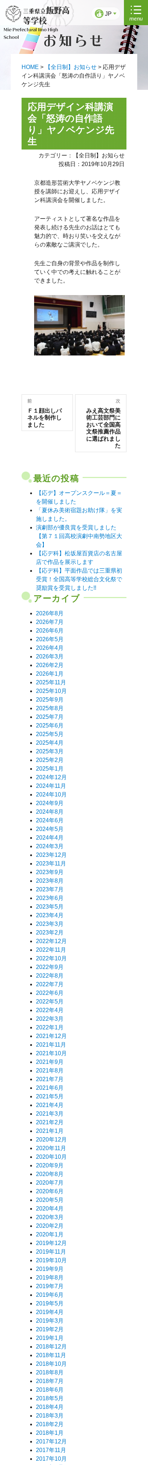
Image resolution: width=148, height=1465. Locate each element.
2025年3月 (50, 751)
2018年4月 (50, 1407)
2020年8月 (50, 1174)
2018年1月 (50, 1433)
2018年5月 (50, 1398)
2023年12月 (51, 855)
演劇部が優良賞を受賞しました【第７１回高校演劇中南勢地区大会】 (79, 536)
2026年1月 (50, 674)
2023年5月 (50, 907)
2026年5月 (50, 639)
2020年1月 (50, 1234)
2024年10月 (51, 794)
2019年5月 (50, 1303)
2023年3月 (50, 924)
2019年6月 (50, 1295)
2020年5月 (50, 1200)
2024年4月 (50, 838)
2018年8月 (50, 1372)
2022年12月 (51, 941)
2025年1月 (50, 769)
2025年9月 (50, 700)
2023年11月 (51, 863)
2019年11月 (51, 1252)
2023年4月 (50, 915)
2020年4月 (50, 1208)
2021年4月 (50, 1105)
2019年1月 (50, 1338)
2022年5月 (50, 1001)
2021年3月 (50, 1114)
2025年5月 (50, 734)
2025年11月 (51, 682)
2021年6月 (50, 1088)
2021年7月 (50, 1079)
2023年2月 (50, 932)
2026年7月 (50, 622)
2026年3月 (50, 656)
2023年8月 (50, 881)
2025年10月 (51, 691)
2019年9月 (50, 1269)
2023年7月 (50, 889)
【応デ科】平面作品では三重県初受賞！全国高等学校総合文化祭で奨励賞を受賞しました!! (79, 579)
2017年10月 (51, 1459)
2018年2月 (50, 1424)
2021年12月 (51, 1036)
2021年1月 (50, 1131)
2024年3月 (50, 846)
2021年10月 (51, 1053)
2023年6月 (50, 898)
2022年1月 (50, 1027)
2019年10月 (51, 1260)
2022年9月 (50, 967)
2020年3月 (50, 1217)
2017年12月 (51, 1441)
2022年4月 (50, 1010)
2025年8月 (50, 708)
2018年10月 (51, 1364)
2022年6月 (50, 993)
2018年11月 (51, 1355)
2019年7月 (50, 1286)
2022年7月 (50, 984)
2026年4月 (50, 648)
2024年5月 (50, 829)
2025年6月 (50, 725)
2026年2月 (50, 665)
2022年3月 (50, 1019)
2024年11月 (51, 786)
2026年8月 (50, 613)
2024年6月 (50, 820)
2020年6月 (50, 1191)
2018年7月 (50, 1381)
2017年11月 (51, 1450)
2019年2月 (50, 1329)
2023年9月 (50, 872)
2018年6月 (50, 1390)
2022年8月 (50, 976)
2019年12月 (51, 1243)
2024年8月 (50, 812)
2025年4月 (50, 743)
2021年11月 (51, 1045)
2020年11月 (51, 1148)
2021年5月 (50, 1096)
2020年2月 (50, 1226)
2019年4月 (50, 1312)
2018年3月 (50, 1416)
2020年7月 (50, 1183)
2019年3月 (50, 1321)
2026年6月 (50, 631)
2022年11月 (51, 950)
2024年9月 (50, 803)
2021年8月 (50, 1070)
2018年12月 (51, 1347)
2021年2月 (50, 1122)
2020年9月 (50, 1165)
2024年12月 (51, 777)
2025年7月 (50, 717)
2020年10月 (51, 1157)
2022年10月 (51, 958)
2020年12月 (51, 1139)
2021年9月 (50, 1062)
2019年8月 (50, 1278)
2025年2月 (50, 760)
